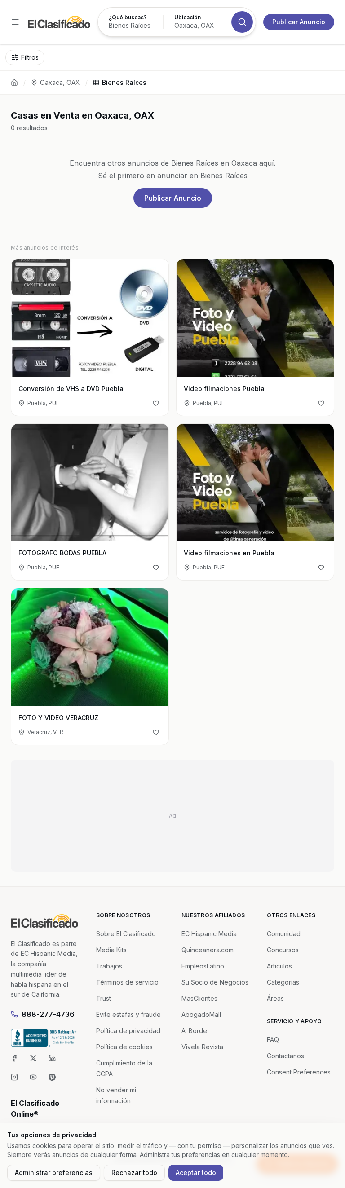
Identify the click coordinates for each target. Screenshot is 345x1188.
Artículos (279, 966)
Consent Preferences (299, 1072)
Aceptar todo (196, 1172)
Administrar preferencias (54, 1172)
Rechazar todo (134, 1172)
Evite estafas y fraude (128, 1014)
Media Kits (111, 950)
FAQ (273, 1039)
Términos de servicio (127, 982)
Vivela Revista (202, 1047)
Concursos (283, 950)
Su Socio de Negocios (214, 982)
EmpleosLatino (202, 966)
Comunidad (284, 933)
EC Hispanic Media (209, 933)
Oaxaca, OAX (60, 82)
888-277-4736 (48, 1014)
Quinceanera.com (207, 950)
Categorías (283, 982)
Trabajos (109, 966)
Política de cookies (124, 1047)
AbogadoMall (201, 1014)
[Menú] (15, 22)
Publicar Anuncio (298, 22)
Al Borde (194, 1030)
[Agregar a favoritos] (155, 403)
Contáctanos (285, 1056)
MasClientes (199, 998)
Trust (103, 998)
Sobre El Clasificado (126, 933)
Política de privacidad (128, 1030)
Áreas (275, 998)
